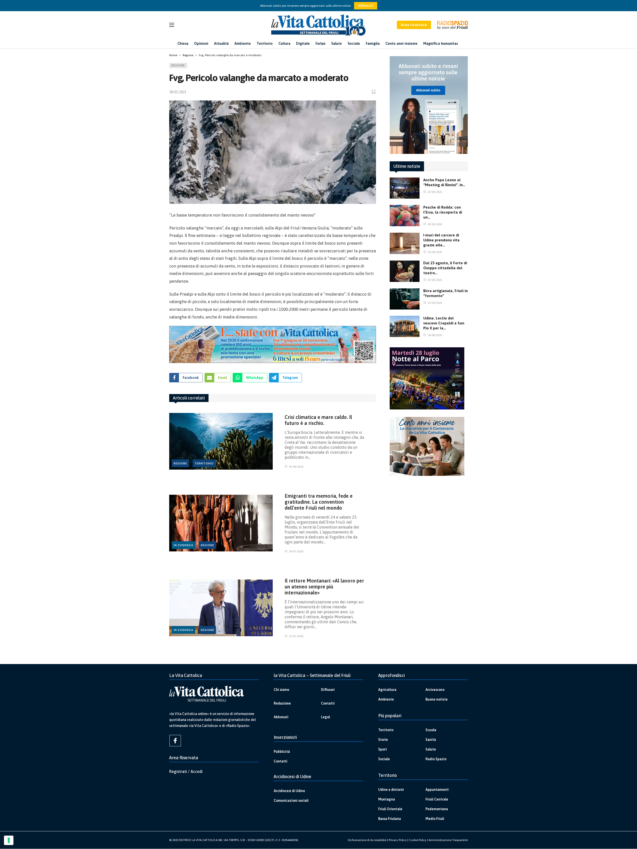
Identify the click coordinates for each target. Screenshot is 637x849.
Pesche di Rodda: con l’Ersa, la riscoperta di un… (442, 212)
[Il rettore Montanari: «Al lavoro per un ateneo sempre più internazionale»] (221, 608)
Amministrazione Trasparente (448, 840)
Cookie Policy (417, 840)
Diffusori (328, 690)
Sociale (384, 759)
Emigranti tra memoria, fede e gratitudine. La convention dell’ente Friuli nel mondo (319, 502)
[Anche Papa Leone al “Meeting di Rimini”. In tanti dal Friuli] (405, 188)
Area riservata (414, 25)
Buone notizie (436, 699)
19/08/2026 (434, 252)
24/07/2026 (296, 551)
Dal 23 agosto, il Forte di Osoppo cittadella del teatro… (445, 268)
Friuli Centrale (436, 799)
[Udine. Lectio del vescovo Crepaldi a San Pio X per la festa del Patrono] (405, 326)
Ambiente (386, 699)
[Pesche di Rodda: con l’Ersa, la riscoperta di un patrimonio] (405, 215)
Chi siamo (281, 690)
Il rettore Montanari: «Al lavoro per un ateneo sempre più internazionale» (324, 586)
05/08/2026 (296, 466)
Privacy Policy (398, 840)
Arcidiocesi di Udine (289, 791)
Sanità (430, 740)
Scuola (430, 730)
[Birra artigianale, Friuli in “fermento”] (405, 299)
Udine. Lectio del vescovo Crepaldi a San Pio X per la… (443, 323)
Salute (430, 749)
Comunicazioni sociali (291, 801)
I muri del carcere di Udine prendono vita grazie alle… (441, 240)
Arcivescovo (434, 690)
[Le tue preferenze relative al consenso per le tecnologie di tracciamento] (8, 840)
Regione (178, 65)
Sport (382, 749)
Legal (325, 717)
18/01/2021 (177, 92)
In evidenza (183, 545)
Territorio (204, 463)
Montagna (386, 799)
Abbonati (365, 5)
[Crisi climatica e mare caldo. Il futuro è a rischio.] (221, 441)
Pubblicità (282, 752)
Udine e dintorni (391, 790)
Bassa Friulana (389, 819)
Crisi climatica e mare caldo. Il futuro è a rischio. (318, 420)
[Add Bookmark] (374, 91)
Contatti (328, 703)
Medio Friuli (434, 819)
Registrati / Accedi (186, 771)
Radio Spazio (435, 759)
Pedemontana (436, 809)
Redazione (282, 703)
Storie (383, 740)
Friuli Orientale (390, 809)
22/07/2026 (296, 636)
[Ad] (272, 344)
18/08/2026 (434, 335)
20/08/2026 (434, 192)
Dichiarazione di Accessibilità (367, 840)
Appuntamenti (437, 790)
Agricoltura (387, 690)
